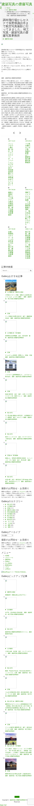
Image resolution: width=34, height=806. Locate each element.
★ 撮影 (7, 525)
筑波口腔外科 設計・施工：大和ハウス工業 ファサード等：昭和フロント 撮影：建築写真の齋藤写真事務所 (19, 396)
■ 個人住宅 (9, 412)
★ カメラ (8, 521)
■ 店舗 (7, 313)
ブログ (7, 567)
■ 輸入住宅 (9, 516)
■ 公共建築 (9, 292)
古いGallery (8, 563)
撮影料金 (7, 559)
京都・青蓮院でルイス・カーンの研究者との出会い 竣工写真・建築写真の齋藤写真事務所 (10, 243)
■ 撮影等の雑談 (8, 39)
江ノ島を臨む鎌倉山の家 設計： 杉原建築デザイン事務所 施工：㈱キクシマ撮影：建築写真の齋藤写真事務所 (18, 417)
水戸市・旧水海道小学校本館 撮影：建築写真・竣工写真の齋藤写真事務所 (18, 613)
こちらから (22, 491)
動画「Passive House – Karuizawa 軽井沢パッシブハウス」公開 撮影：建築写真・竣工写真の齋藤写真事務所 (18, 672)
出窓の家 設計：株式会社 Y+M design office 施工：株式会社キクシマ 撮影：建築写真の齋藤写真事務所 (19, 481)
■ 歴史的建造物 (10, 512)
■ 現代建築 (17, 333)
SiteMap (17, 797)
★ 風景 (7, 527)
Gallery (7, 561)
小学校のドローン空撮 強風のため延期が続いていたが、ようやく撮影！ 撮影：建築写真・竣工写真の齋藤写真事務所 (18, 297)
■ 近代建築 (9, 517)
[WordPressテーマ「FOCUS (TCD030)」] (14, 572)
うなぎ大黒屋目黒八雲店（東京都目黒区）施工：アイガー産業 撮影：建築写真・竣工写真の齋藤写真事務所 (18, 694)
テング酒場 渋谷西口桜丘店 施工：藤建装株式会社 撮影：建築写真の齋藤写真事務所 (18, 317)
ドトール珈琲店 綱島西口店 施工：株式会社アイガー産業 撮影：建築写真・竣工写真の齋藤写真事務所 (18, 729)
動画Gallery (8, 565)
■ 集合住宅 (9, 519)
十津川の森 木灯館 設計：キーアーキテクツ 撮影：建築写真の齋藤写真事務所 (18, 652)
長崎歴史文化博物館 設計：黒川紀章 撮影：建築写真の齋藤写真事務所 (17, 336)
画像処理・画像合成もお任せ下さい (15, 595)
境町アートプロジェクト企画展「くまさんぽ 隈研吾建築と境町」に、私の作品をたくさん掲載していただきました (27, 208)
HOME (7, 556)
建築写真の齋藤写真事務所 (18, 800)
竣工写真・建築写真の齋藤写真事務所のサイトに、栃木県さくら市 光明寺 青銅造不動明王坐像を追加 (28, 244)
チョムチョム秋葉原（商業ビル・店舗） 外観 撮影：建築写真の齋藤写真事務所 (19, 356)
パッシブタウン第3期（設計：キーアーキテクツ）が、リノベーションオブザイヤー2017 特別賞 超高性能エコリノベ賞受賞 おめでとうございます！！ (11, 164)
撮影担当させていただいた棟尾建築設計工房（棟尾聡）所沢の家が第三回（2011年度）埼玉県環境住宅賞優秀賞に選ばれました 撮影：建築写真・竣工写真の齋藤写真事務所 (18, 707)
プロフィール (9, 557)
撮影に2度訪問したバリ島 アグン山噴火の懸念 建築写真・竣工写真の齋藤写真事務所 (11, 203)
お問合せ (7, 569)
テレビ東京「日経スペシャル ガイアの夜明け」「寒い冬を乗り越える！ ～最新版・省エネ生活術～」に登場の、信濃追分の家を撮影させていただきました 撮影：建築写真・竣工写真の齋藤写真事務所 (18, 752)
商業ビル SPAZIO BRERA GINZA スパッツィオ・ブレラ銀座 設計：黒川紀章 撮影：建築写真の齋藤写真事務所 (18, 460)
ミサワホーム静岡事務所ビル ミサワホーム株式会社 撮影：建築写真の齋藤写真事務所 (18, 375)
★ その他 (8, 523)
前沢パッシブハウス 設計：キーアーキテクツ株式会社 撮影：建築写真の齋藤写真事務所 (18, 438)
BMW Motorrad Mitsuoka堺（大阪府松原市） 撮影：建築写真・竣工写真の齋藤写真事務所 (19, 775)
